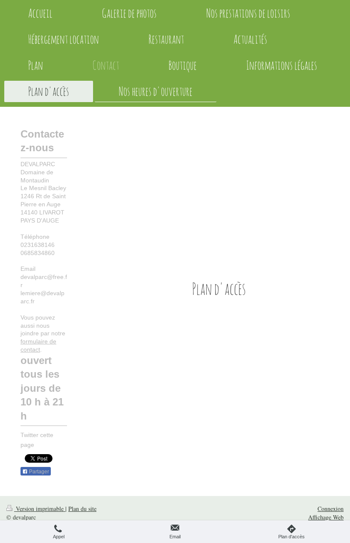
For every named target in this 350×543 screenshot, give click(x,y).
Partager (38, 472)
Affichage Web (326, 517)
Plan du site (82, 509)
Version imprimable (39, 509)
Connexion (331, 509)
